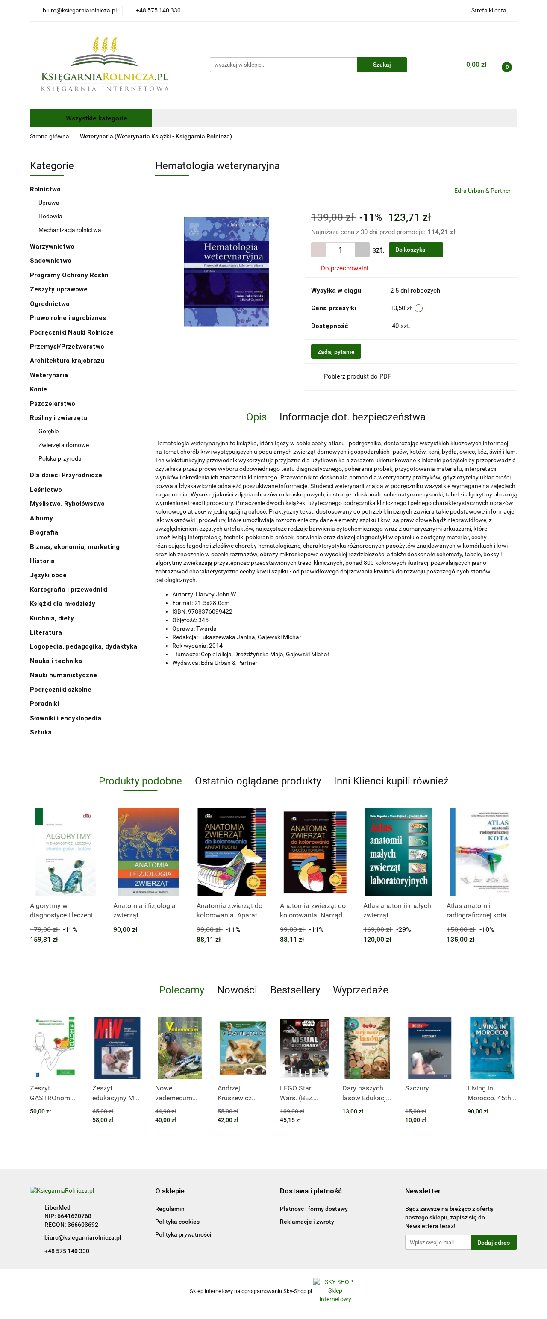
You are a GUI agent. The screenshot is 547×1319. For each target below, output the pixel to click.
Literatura (47, 632)
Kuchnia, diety (53, 618)
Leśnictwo (46, 490)
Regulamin (170, 1208)
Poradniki (45, 704)
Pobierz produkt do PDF (357, 376)
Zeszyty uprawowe (59, 289)
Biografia (45, 532)
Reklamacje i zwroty (307, 1221)
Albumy (42, 518)
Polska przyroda (60, 458)
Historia (43, 561)
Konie (38, 389)
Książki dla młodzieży (63, 604)
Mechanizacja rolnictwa (69, 229)
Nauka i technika (57, 661)
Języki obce (49, 575)
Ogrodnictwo (50, 304)
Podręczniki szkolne (61, 689)
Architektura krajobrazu (67, 360)
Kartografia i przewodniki (69, 589)
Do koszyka (411, 249)
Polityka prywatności (183, 1234)
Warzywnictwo (52, 246)
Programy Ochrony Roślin (69, 275)
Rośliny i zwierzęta (59, 418)
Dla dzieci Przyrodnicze (66, 475)
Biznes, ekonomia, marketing (75, 547)
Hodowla (50, 216)
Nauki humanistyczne (64, 675)
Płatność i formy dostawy (314, 1208)
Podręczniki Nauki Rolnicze (72, 332)
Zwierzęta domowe (63, 444)
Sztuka (41, 732)
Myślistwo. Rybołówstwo (67, 504)
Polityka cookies (177, 1221)
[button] (170, 1191)
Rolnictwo (46, 189)
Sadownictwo (50, 260)
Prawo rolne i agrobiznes (68, 318)
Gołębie (48, 431)
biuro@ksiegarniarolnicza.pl (82, 1237)
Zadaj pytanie (336, 351)
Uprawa (48, 202)
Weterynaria (49, 375)
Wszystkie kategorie (95, 118)
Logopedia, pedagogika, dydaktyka (83, 646)
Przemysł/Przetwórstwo (67, 346)
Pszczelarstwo (52, 404)
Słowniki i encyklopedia (66, 718)
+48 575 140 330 (66, 1251)
